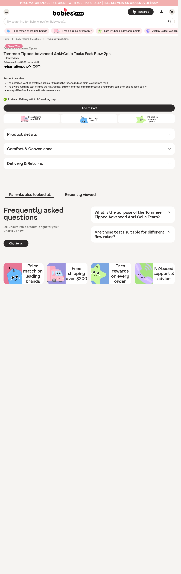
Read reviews (12, 58)
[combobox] (89, 21)
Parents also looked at (30, 194)
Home (6, 39)
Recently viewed (80, 194)
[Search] (170, 21)
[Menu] (6, 12)
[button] (161, 11)
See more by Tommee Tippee (20, 48)
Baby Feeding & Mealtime (28, 39)
